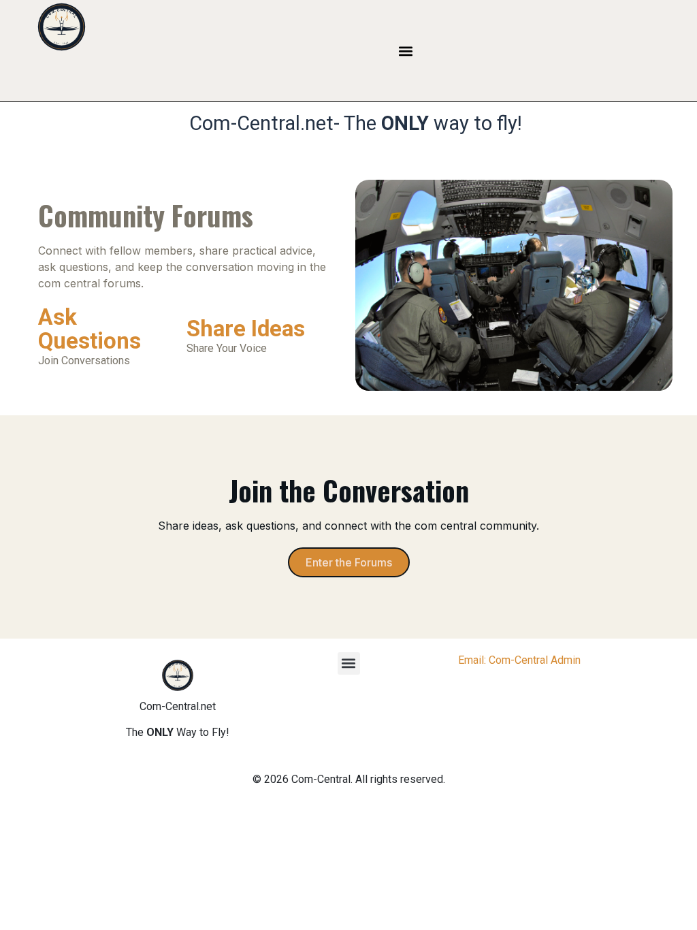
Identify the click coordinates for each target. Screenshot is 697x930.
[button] (406, 50)
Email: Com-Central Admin (519, 660)
